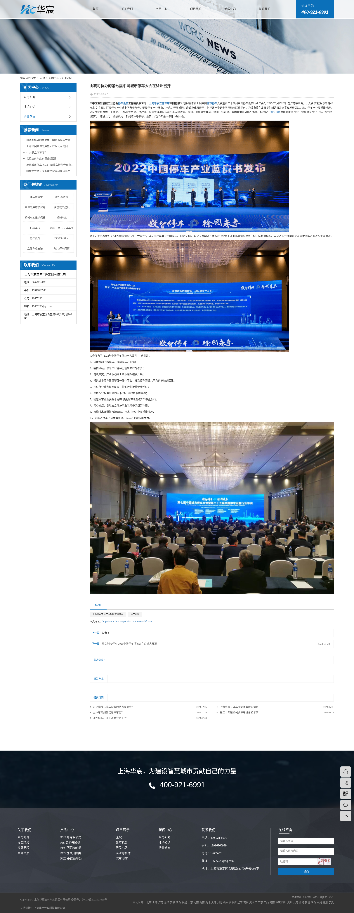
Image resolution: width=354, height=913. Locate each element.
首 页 (43, 78)
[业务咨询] (345, 771)
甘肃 (326, 902)
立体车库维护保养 (35, 207)
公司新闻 (29, 97)
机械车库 (62, 217)
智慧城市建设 (62, 207)
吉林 (246, 902)
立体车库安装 (35, 248)
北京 (149, 902)
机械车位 (35, 228)
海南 (272, 902)
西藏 (320, 902)
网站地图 (317, 897)
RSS (325, 897)
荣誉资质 (23, 853)
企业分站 (307, 897)
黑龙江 (253, 902)
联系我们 (264, 9)
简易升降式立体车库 (61, 228)
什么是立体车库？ (36, 152)
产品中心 (161, 9)
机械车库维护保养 (35, 217)
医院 (119, 837)
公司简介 (23, 837)
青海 (302, 902)
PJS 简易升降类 (70, 842)
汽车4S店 (122, 858)
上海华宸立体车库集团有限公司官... (240, 707)
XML (331, 897)
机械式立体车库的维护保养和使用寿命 (48, 171)
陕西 (314, 902)
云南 (296, 902)
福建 (185, 902)
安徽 (173, 902)
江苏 (161, 902)
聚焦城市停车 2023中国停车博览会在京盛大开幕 (50, 165)
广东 (261, 902)
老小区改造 (61, 197)
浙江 (167, 902)
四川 (284, 902)
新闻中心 (230, 9)
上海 (155, 902)
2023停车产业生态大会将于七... (110, 718)
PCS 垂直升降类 (70, 853)
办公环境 (23, 842)
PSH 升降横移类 (70, 837)
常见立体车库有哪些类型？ (41, 158)
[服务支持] (345, 805)
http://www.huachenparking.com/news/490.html (127, 621)
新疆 (308, 902)
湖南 (202, 902)
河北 (220, 902)
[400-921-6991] (345, 782)
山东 (191, 902)
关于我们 (127, 9)
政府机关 (122, 842)
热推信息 (296, 897)
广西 (267, 902)
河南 (196, 902)
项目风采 (196, 9)
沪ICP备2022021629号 (94, 899)
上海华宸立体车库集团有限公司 (107, 614)
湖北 (208, 902)
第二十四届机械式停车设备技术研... (240, 712)
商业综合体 (123, 853)
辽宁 (240, 902)
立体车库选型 (35, 197)
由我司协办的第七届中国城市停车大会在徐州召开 (50, 140)
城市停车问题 (62, 248)
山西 (226, 902)
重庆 (278, 902)
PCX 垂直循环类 (71, 858)
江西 (179, 902)
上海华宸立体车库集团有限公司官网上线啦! (50, 146)
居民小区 (122, 847)
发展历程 (23, 847)
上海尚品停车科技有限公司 (49, 908)
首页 (96, 9)
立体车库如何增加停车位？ (108, 712)
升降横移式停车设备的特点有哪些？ (113, 707)
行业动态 (67, 78)
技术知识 (29, 106)
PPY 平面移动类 (70, 847)
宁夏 (331, 902)
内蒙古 (233, 902)
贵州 (290, 902)
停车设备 (35, 238)
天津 (214, 902)
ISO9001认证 (61, 238)
